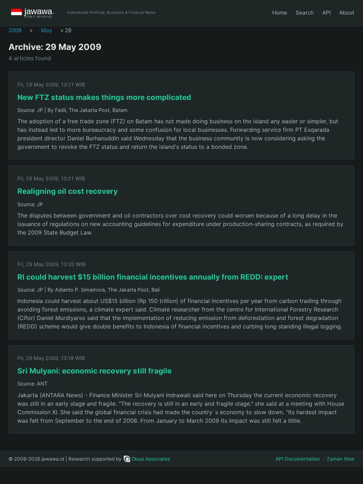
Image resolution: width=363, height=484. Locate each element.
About (346, 12)
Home (279, 12)
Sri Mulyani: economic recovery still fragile (94, 370)
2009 (15, 30)
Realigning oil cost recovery (67, 191)
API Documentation (297, 459)
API (326, 12)
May (46, 30)
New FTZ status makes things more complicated (104, 97)
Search (305, 12)
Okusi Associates (151, 459)
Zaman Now (340, 459)
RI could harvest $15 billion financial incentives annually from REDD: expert (152, 276)
